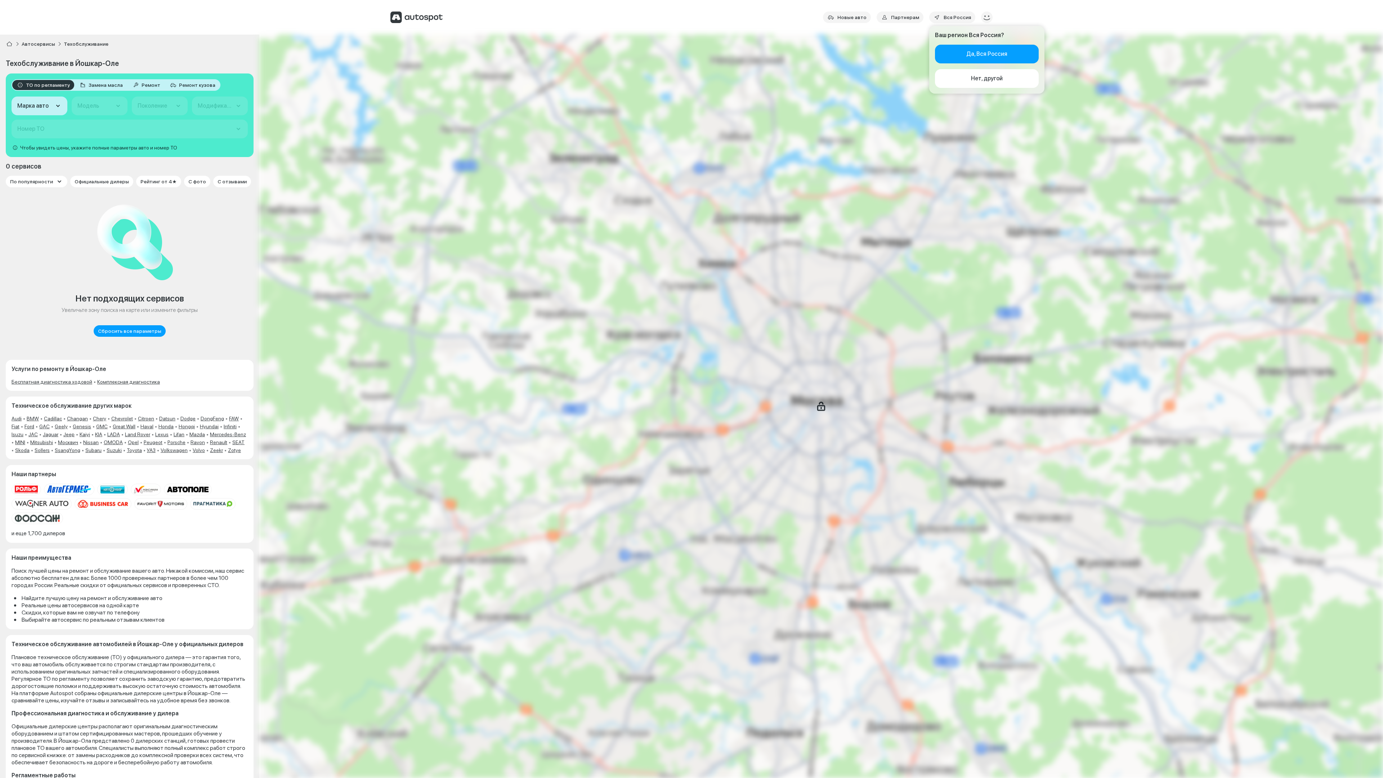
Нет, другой (987, 78)
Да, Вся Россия (986, 53)
